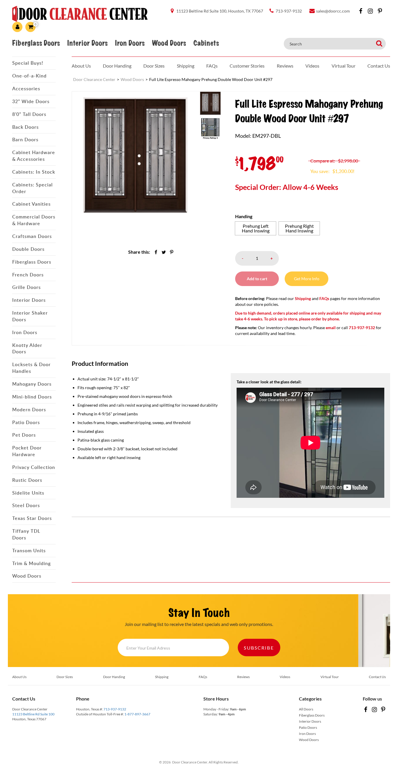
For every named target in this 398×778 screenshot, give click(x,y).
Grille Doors (26, 287)
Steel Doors (26, 505)
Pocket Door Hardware (27, 451)
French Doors (28, 274)
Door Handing (117, 65)
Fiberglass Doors (36, 43)
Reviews (285, 65)
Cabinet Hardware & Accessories (33, 155)
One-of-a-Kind (29, 76)
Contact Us (378, 65)
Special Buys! (27, 63)
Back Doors (25, 127)
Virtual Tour (343, 65)
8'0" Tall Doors (29, 114)
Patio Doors (26, 422)
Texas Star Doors (32, 518)
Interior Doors (87, 43)
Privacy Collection (33, 467)
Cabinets (206, 43)
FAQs (212, 65)
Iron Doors (130, 43)
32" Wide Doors (31, 101)
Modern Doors (29, 409)
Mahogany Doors (32, 384)
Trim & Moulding (31, 563)
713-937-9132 (114, 709)
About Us (81, 65)
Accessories (26, 88)
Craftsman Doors (32, 236)
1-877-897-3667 (137, 714)
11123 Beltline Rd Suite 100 (33, 714)
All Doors (306, 709)
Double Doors (28, 249)
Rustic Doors (27, 480)
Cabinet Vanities (31, 204)
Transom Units (29, 550)
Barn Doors (25, 139)
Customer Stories (247, 65)
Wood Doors (169, 43)
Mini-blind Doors (32, 397)
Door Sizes (154, 65)
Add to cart (257, 278)
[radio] (255, 228)
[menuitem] (210, 102)
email (331, 327)
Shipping (185, 65)
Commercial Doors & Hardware (33, 220)
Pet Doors (24, 435)
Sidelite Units (28, 493)
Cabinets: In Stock (33, 172)
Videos (312, 65)
